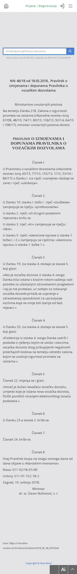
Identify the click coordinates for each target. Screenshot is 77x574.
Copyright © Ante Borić (38, 563)
